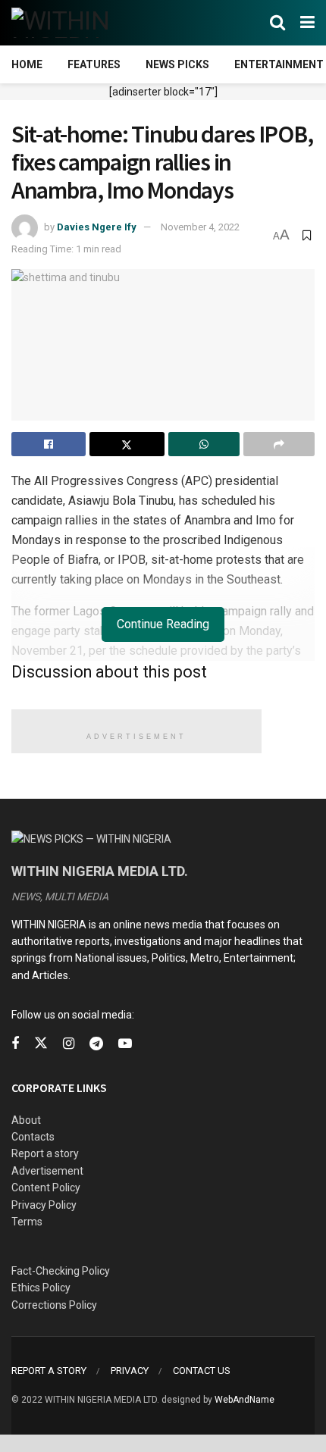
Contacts (33, 1137)
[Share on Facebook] (48, 444)
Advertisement (47, 1171)
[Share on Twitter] (126, 444)
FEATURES (94, 64)
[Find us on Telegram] (96, 1044)
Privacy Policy (44, 1205)
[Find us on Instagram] (68, 1044)
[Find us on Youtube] (125, 1044)
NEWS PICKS (177, 64)
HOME (26, 64)
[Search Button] (277, 22)
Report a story (45, 1153)
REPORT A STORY (48, 1370)
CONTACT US (201, 1370)
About (26, 1120)
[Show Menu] (307, 22)
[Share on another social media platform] (279, 444)
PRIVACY (130, 1370)
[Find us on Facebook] (15, 1044)
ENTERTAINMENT (279, 64)
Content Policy (45, 1187)
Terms (26, 1222)
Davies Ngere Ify (96, 227)
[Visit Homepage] (85, 23)
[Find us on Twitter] (41, 1043)
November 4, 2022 (200, 227)
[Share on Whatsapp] (204, 444)
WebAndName (244, 1399)
